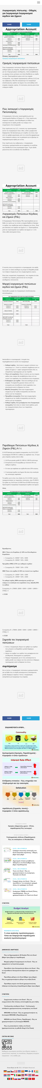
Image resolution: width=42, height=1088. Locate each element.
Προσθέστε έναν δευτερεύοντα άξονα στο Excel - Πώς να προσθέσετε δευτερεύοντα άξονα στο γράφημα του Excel (21, 970)
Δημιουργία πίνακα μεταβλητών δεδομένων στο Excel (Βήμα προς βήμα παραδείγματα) (24, 862)
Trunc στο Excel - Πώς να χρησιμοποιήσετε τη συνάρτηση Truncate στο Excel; (23, 873)
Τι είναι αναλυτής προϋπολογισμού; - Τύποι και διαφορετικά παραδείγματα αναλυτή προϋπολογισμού (19, 935)
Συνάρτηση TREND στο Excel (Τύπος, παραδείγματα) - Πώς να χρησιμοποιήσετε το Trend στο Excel (25, 893)
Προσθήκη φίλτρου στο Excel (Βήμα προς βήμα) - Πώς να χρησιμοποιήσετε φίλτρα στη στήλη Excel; (19, 978)
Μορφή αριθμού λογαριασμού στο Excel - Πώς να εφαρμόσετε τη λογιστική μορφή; (19, 963)
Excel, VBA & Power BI (20, 848)
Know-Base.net (12, 1067)
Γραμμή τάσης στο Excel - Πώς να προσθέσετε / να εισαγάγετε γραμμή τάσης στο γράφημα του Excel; (25, 883)
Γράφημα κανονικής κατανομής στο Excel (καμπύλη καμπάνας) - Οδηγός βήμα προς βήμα (25, 852)
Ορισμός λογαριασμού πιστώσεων (13, 58)
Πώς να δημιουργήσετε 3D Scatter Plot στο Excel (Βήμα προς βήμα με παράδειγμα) (19, 956)
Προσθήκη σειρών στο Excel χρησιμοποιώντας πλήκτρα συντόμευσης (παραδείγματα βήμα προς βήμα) (21, 985)
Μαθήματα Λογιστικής (11, 931)
